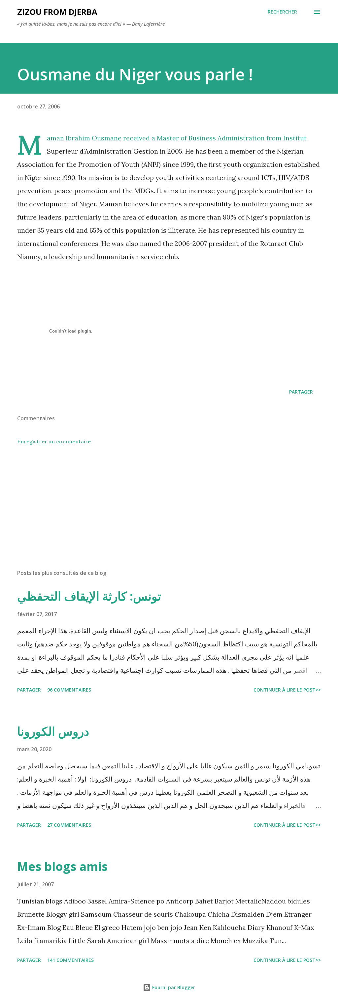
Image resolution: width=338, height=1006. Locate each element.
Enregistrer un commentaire (54, 441)
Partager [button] (301, 392)
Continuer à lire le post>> (287, 690)
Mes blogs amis (62, 866)
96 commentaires (69, 690)
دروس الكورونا (53, 731)
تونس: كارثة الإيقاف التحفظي (89, 596)
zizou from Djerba (57, 11)
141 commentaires (70, 960)
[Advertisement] (169, 512)
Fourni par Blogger (173, 987)
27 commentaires (69, 825)
